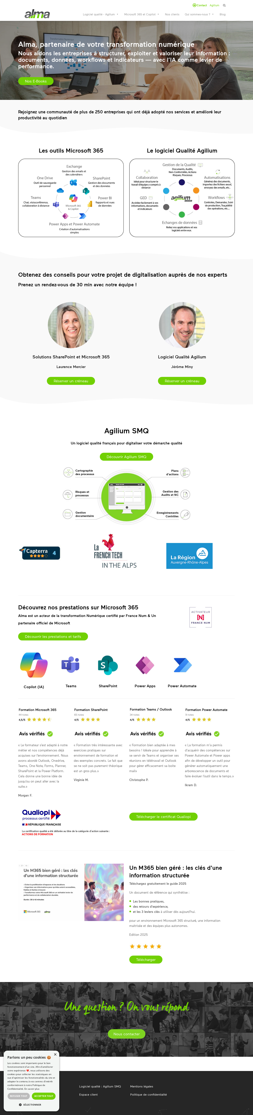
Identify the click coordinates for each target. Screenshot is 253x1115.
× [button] (55, 1054)
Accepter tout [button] (43, 1096)
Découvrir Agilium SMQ (126, 456)
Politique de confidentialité (148, 1094)
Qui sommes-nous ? (197, 14)
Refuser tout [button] (18, 1096)
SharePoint (108, 686)
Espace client (88, 1094)
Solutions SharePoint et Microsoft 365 (71, 356)
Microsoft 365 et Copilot (140, 14)
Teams (71, 686)
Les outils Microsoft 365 (71, 150)
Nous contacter (127, 1034)
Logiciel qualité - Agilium (99, 14)
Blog (223, 14)
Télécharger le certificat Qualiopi (163, 816)
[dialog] (31, 1081)
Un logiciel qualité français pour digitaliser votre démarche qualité (126, 443)
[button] (31, 1105)
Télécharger (146, 959)
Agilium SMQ (126, 430)
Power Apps (145, 686)
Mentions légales (141, 1086)
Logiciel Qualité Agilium (182, 356)
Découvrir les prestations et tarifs (53, 636)
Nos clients (172, 14)
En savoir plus (31, 1088)
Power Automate (182, 686)
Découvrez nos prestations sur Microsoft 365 (78, 607)
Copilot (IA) (34, 686)
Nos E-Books (36, 81)
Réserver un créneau (71, 381)
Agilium (214, 5)
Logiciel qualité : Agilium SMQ (100, 1086)
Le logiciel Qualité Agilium (182, 150)
